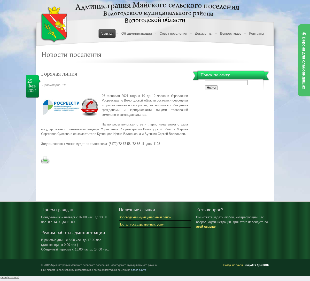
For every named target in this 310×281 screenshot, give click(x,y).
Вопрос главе (230, 33)
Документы (203, 33)
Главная (107, 33)
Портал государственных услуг (142, 224)
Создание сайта (233, 265)
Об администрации (136, 33)
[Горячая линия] (70, 121)
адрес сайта (138, 269)
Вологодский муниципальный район (145, 217)
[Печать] (45, 163)
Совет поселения (173, 33)
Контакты (256, 33)
